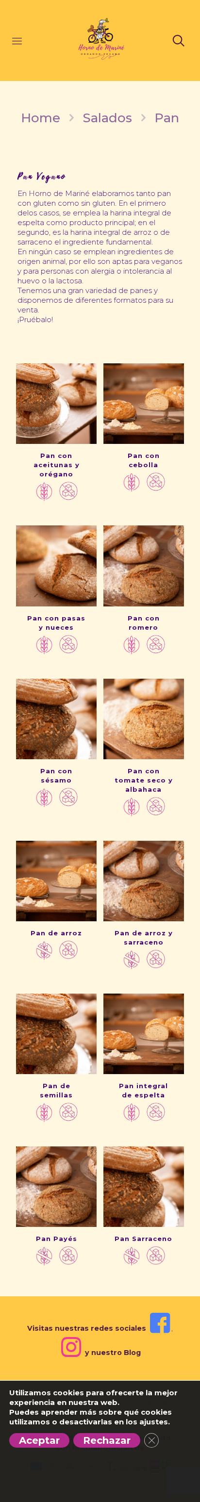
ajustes (153, 1421)
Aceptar (39, 1440)
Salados (107, 118)
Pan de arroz (56, 933)
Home (40, 118)
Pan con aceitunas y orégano (56, 465)
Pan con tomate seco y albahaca (144, 780)
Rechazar (107, 1440)
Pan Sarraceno (143, 1238)
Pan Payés (56, 1238)
